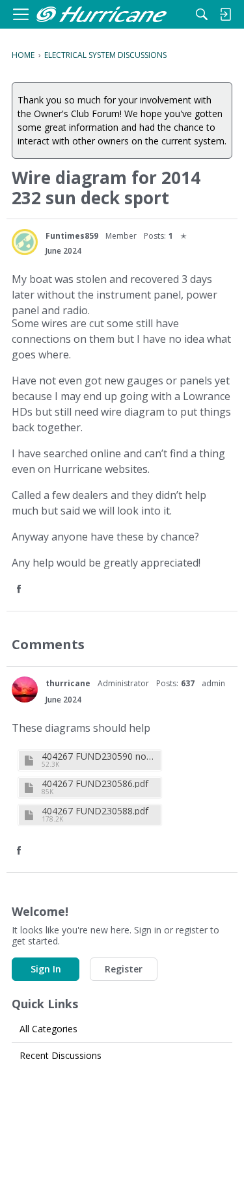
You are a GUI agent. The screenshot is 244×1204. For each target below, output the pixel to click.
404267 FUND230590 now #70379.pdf (99, 756)
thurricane (68, 683)
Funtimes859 (72, 235)
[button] (20, 589)
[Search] (201, 14)
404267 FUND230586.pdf (95, 783)
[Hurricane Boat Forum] (101, 14)
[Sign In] (225, 14)
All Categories (48, 1029)
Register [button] (123, 969)
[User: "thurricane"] (25, 689)
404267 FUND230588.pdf (95, 811)
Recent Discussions (61, 1055)
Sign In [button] (46, 969)
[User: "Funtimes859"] (25, 242)
